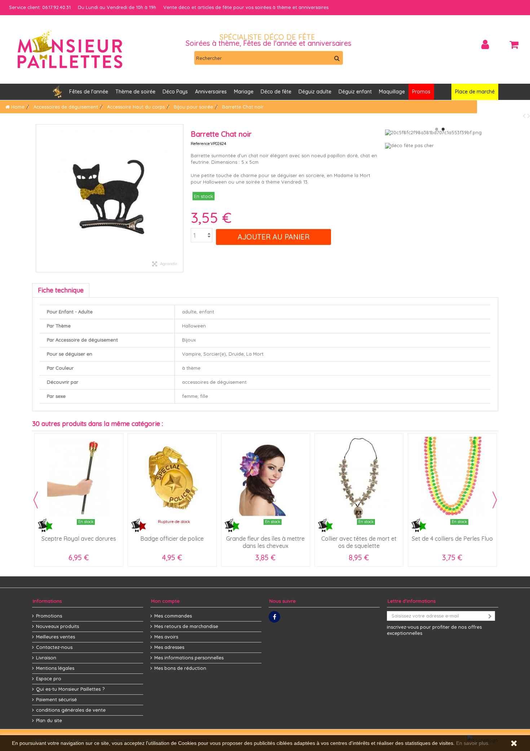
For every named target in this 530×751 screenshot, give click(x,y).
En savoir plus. (473, 743)
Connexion (485, 44)
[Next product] (528, 115)
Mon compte (165, 601)
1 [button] (436, 129)
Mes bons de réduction (180, 668)
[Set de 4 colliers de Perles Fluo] (452, 478)
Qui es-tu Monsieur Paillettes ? (70, 689)
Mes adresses (169, 647)
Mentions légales (55, 668)
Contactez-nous (54, 647)
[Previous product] (525, 115)
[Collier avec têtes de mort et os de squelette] (359, 478)
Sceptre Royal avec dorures (78, 538)
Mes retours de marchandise (186, 626)
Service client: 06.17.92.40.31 (40, 7)
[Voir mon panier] (513, 45)
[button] (210, 92)
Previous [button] (35, 500)
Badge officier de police (172, 538)
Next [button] (494, 500)
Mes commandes (173, 616)
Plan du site (49, 720)
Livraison (46, 657)
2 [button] (443, 129)
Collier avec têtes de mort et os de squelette (359, 542)
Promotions (49, 616)
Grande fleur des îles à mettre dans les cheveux (265, 542)
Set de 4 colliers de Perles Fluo (452, 538)
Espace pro (48, 678)
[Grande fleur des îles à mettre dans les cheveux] (265, 478)
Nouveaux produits (57, 626)
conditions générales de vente (71, 710)
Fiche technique (61, 290)
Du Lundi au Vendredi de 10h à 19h (117, 7)
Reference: (201, 143)
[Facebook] (274, 617)
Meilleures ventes (55, 637)
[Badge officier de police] (172, 478)
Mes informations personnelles (189, 657)
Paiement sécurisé (56, 699)
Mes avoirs (166, 637)
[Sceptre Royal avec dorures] (79, 478)
